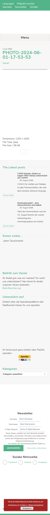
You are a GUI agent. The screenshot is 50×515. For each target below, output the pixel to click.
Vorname (13, 419)
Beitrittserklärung (12, 288)
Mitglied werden (25, 3)
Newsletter (21, 7)
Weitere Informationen (35, 505)
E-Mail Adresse (11, 429)
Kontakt (34, 7)
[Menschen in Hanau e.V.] (25, 28)
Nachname (13, 424)
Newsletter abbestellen (37, 448)
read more (8, 195)
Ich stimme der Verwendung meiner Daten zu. (26, 443)
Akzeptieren (27, 508)
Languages (8, 3)
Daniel (6, 63)
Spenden (7, 7)
